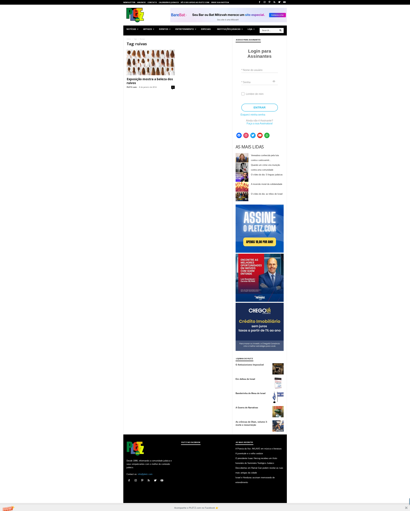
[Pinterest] (269, 2)
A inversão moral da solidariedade (266, 184)
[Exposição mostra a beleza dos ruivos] (151, 62)
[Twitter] (279, 2)
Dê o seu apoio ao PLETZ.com (195, 2)
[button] (205, 508)
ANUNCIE (141, 2)
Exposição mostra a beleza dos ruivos (150, 81)
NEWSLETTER (129, 2)
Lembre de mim (254, 94)
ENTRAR (260, 107)
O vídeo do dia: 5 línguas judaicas (267, 174)
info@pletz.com (145, 474)
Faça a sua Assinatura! (260, 123)
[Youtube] (284, 2)
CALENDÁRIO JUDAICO (169, 2)
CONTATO (152, 2)
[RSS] (274, 2)
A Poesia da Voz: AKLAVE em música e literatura (258, 448)
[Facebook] (260, 2)
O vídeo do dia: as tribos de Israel (267, 194)
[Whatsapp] (267, 135)
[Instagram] (264, 2)
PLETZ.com (132, 87)
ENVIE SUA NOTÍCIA (220, 2)
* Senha (245, 82)
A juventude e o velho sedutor (249, 453)
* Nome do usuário (251, 70)
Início (129, 39)
